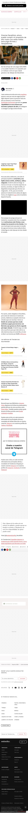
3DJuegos (16, 750)
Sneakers (4, 703)
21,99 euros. (22, 334)
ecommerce (16, 546)
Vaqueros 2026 (15, 664)
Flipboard (17, 78)
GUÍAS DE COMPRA (6, 11)
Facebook (12, 78)
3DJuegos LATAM (18, 791)
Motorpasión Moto (18, 771)
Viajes (16, 707)
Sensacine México (18, 796)
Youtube (15, 687)
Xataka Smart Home (6, 756)
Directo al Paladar (5, 769)
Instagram (19, 687)
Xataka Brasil (4, 793)
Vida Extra (16, 752)
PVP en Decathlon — (8, 169)
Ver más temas (5, 725)
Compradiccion (5, 784)
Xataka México (5, 791)
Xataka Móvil (4, 752)
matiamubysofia (11, 535)
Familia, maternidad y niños (20, 703)
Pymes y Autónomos (18, 781)
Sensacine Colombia (18, 798)
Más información (21, 811)
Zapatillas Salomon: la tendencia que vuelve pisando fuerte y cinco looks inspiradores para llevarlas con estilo (14, 541)
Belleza (16, 710)
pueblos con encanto (7, 719)
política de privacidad (18, 681)
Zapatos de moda (6, 716)
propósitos (23, 94)
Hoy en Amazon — (7, 352)
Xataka (3, 750)
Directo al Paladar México (7, 803)
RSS (22, 687)
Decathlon (23, 546)
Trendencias (4, 779)
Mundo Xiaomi (5, 759)
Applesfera (4, 754)
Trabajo (4, 707)
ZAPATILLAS (17, 11)
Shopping (8, 546)
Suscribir (22, 678)
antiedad (16, 719)
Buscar (21, 734)
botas (3, 713)
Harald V (13, 28)
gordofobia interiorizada (8, 102)
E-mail (20, 78)
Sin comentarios (6, 78)
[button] (9, 88)
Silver (3, 710)
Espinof (16, 762)
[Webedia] (5, 742)
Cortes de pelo (18, 713)
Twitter (15, 78)
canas (18, 28)
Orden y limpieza (18, 716)
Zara (22, 28)
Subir (22, 741)
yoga (15, 195)
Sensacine (16, 759)
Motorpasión (17, 769)
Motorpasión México (18, 803)
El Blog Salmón (17, 779)
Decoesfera (4, 781)
